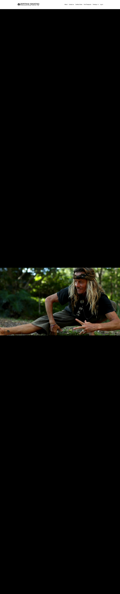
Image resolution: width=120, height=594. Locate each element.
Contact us (71, 4)
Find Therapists (87, 4)
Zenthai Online (78, 4)
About (66, 4)
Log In (101, 4)
